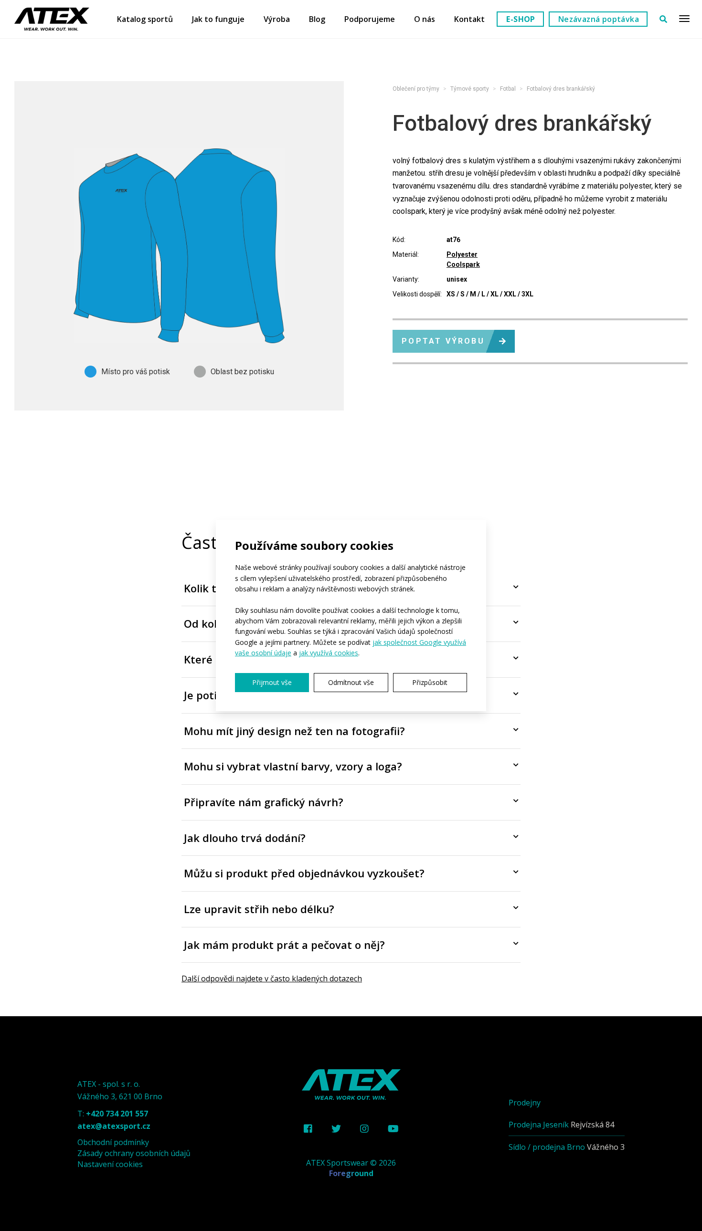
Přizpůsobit (429, 682)
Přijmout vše (272, 682)
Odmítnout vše (351, 682)
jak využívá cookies (328, 652)
